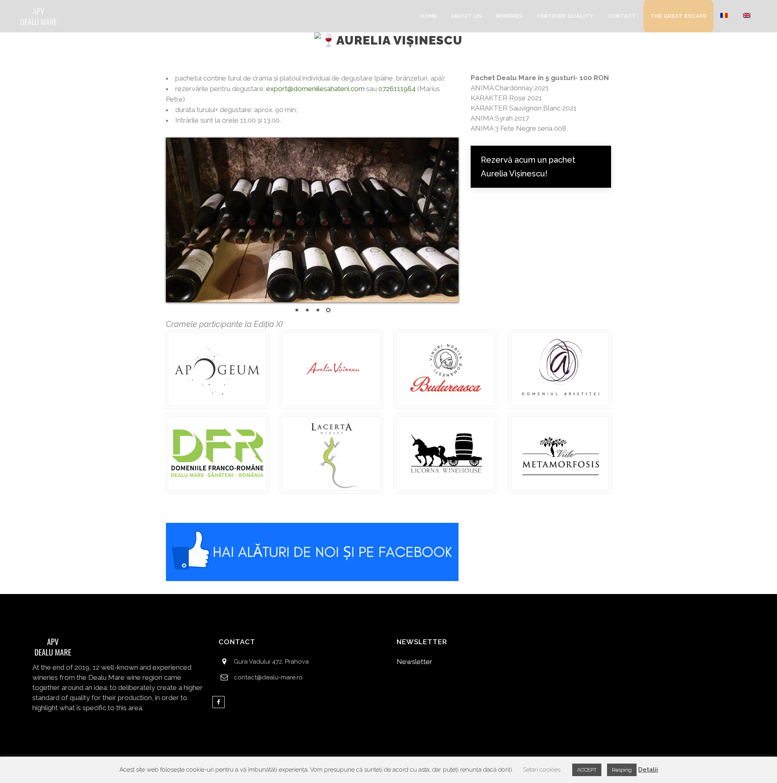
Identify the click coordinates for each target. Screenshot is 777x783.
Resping (622, 770)
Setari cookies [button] (541, 769)
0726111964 (397, 89)
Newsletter (414, 662)
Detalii (648, 769)
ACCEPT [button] (587, 770)
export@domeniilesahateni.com (315, 89)
